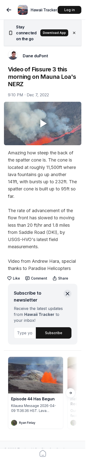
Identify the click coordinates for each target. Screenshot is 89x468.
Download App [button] (54, 33)
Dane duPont (35, 55)
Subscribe (53, 333)
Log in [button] (69, 10)
